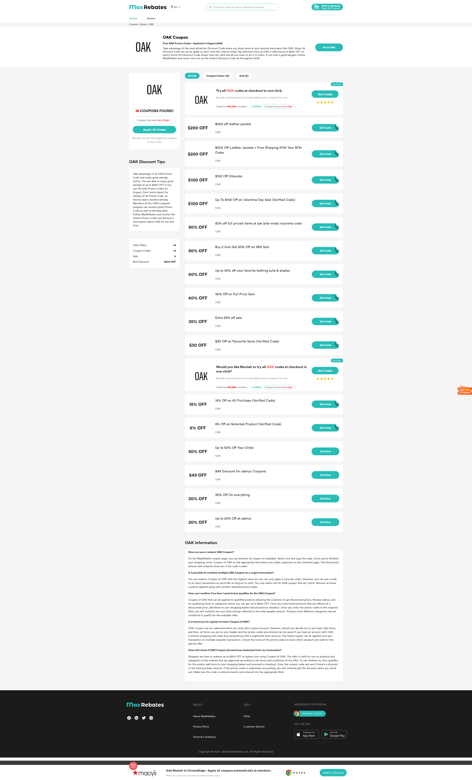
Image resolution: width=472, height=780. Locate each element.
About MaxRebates (204, 716)
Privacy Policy (201, 726)
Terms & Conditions (204, 737)
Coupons (133, 24)
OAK (151, 24)
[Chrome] (327, 7)
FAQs (247, 716)
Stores (143, 24)
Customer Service (254, 726)
